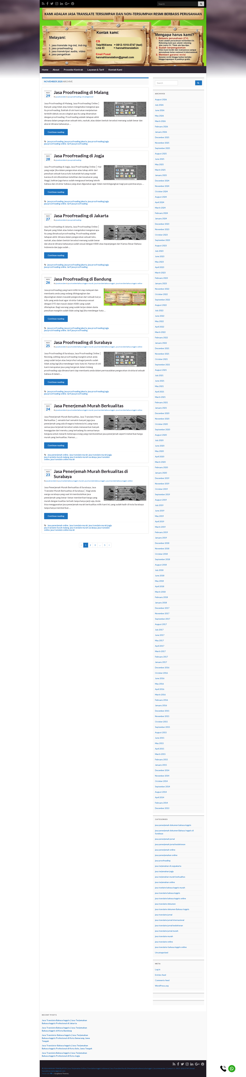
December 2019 (162, 478)
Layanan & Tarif (95, 69)
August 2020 (161, 435)
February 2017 (161, 656)
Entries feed (160, 975)
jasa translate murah (164, 936)
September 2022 (162, 299)
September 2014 (162, 786)
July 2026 (159, 105)
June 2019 (159, 510)
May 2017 (159, 640)
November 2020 (162, 418)
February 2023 (161, 278)
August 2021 (161, 370)
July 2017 (159, 629)
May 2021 (159, 386)
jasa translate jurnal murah (166, 931)
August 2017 (161, 624)
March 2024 (160, 207)
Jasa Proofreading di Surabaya (83, 342)
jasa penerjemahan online (166, 855)
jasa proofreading (74, 97)
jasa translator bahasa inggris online (171, 947)
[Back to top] (239, 1070)
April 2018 (159, 586)
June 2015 (159, 738)
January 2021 (161, 408)
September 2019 (162, 494)
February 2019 (161, 532)
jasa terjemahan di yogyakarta (168, 866)
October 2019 (161, 489)
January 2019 (161, 537)
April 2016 (159, 689)
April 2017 (159, 646)
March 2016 (160, 694)
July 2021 (159, 375)
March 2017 (160, 651)
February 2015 (161, 759)
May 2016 (159, 684)
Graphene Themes (61, 1073)
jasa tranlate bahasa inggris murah (81, 283)
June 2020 (159, 445)
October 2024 (161, 191)
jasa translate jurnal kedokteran (169, 925)
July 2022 (159, 310)
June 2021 (159, 381)
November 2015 (162, 716)
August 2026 (161, 99)
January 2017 (161, 662)
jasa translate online (164, 941)
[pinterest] (72, 3)
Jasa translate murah (78, 455)
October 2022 (161, 294)
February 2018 (161, 597)
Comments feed (162, 980)
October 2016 (161, 673)
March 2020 (160, 462)
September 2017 (162, 619)
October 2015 (161, 721)
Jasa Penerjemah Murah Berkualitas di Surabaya (91, 474)
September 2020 (162, 429)
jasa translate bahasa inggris (104, 283)
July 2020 (159, 440)
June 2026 (159, 110)
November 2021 (162, 353)
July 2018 (159, 570)
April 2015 (159, 748)
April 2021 (159, 391)
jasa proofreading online (55, 144)
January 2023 (161, 283)
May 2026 (159, 115)
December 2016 (162, 667)
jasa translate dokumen (165, 904)
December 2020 (162, 413)
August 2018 (161, 564)
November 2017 (162, 613)
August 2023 (161, 245)
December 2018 (162, 543)
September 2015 (162, 727)
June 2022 (159, 316)
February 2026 (161, 126)
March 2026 (160, 121)
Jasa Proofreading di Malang (81, 92)
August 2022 (161, 305)
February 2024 (161, 213)
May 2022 (159, 321)
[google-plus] (67, 3)
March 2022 (160, 332)
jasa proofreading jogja (98, 141)
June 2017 (159, 635)
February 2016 (161, 700)
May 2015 (159, 743)
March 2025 (160, 170)
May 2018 (159, 581)
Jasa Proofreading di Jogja (79, 155)
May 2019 (159, 516)
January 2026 (161, 132)
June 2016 (159, 678)
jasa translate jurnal (163, 914)
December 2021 (162, 348)
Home (45, 69)
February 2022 (161, 337)
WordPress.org (162, 985)
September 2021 (162, 364)
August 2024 (161, 197)
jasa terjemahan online (165, 882)
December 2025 (162, 137)
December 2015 (162, 711)
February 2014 (161, 803)
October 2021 (161, 359)
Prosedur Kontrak (73, 69)
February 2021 (161, 402)
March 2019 (160, 527)
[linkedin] (61, 3)
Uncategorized (87, 97)
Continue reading (56, 132)
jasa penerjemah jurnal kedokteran (170, 844)
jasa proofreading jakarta (75, 141)
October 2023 (161, 234)
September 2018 (162, 559)
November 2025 (162, 143)
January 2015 (161, 765)
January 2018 (161, 602)
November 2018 (162, 548)
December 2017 (162, 608)
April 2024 (159, 202)
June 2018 (159, 575)
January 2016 (161, 705)
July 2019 (159, 505)
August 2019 (161, 500)
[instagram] (56, 3)
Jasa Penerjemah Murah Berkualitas (88, 405)
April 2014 (159, 797)
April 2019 (159, 521)
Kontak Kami (115, 69)
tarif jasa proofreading (77, 144)
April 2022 (159, 326)
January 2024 (161, 218)
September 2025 (162, 148)
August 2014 (161, 792)
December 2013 (162, 808)
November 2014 (162, 775)
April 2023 (159, 267)
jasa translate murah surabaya (83, 457)
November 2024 (162, 186)
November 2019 (162, 483)
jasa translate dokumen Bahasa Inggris (172, 909)
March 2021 (160, 397)
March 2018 (160, 592)
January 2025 (161, 175)
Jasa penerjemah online (57, 455)
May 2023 (159, 262)
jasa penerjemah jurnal (165, 839)
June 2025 (159, 159)
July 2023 (159, 251)
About (56, 69)
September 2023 (162, 240)
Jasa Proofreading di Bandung (82, 278)
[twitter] (51, 3)
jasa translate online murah (63, 459)
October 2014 (161, 781)
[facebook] (47, 3)
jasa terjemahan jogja (164, 871)
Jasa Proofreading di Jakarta (81, 215)
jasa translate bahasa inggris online (129, 283)
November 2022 (162, 289)
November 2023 (162, 229)
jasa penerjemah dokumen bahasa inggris (173, 825)
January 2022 (161, 343)
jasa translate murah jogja (100, 455)
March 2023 (160, 272)
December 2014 (162, 770)
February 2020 (161, 467)
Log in (157, 969)
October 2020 (161, 424)
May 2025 (159, 164)
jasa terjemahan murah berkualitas (170, 877)
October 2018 (161, 554)
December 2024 (162, 180)
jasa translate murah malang (56, 457)
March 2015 (160, 754)
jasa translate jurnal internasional (169, 920)
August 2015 (161, 732)
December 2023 (162, 224)
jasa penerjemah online (165, 850)
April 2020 (159, 456)
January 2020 (161, 473)
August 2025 (161, 153)
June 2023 (159, 256)
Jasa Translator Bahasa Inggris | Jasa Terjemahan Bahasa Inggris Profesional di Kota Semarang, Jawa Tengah (66, 1038)
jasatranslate (61, 97)
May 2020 (159, 451)
